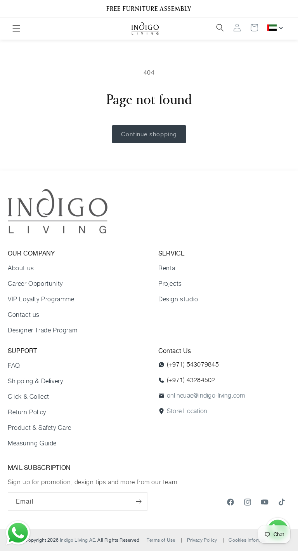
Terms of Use (161, 540)
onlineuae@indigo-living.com (206, 395)
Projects (170, 283)
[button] (16, 28)
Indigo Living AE (77, 540)
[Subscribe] (138, 501)
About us (21, 268)
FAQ (14, 365)
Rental (167, 268)
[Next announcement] (282, 8)
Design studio (178, 299)
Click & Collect (28, 396)
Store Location (187, 411)
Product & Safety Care (39, 427)
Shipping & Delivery (35, 381)
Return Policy (27, 412)
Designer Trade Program (42, 330)
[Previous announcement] (15, 8)
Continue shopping (149, 134)
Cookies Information (250, 540)
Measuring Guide (32, 443)
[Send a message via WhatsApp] (18, 533)
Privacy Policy (202, 540)
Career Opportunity (35, 283)
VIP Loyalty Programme (41, 299)
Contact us (24, 314)
